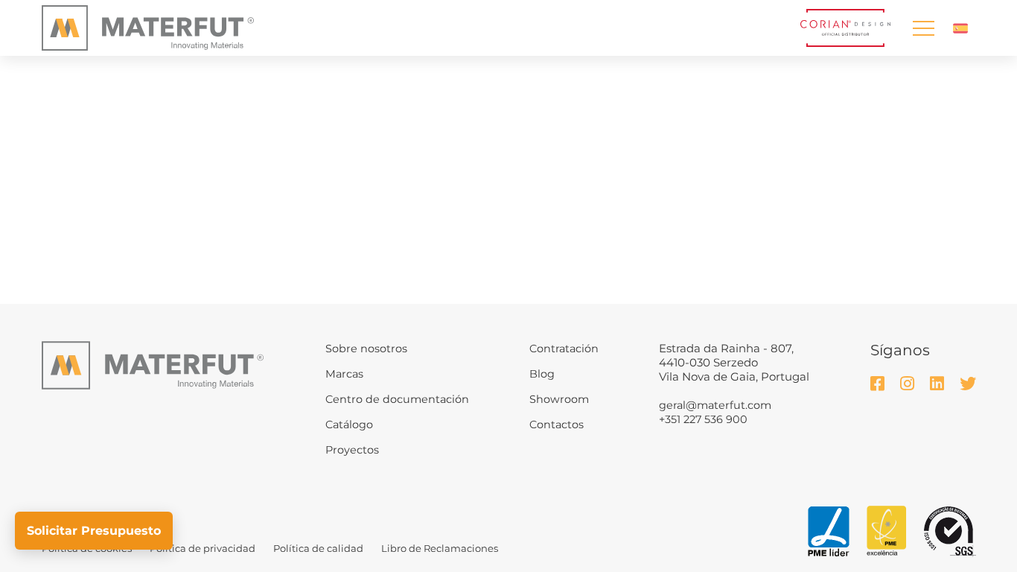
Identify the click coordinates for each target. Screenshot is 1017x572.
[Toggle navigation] (923, 28)
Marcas (344, 374)
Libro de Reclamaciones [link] (439, 548)
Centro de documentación (397, 399)
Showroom (559, 399)
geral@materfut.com (715, 405)
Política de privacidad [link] (202, 548)
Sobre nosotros (366, 348)
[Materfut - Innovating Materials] (148, 28)
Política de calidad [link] (318, 548)
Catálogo (349, 424)
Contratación (564, 348)
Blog (542, 374)
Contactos (556, 424)
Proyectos (352, 450)
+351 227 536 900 (703, 419)
